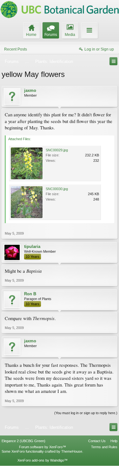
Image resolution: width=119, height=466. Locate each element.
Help (113, 441)
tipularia (32, 246)
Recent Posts (15, 49)
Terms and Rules (104, 447)
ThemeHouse (71, 451)
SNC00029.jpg (57, 150)
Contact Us (97, 441)
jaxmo (30, 90)
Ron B (30, 293)
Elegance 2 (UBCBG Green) (23, 441)
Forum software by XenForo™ (42, 447)
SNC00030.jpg (57, 189)
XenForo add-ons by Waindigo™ (42, 460)
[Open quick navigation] (113, 61)
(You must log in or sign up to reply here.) (85, 413)
